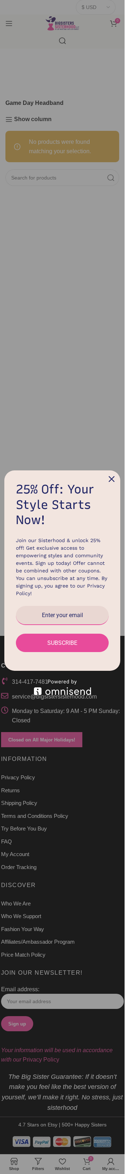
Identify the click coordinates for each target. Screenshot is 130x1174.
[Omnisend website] (62, 687)
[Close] (111, 479)
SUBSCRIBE (62, 642)
